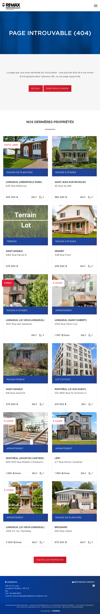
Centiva (55, 611)
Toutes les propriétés (50, 560)
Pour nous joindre (57, 89)
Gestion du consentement (72, 607)
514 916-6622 (15, 593)
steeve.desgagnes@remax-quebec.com (30, 596)
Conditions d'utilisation (51, 607)
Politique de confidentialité (28, 607)
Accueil (35, 89)
